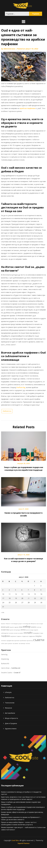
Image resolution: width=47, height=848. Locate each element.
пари (41, 633)
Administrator (9, 49)
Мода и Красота (11, 718)
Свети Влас (5, 668)
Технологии (9, 703)
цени (6, 643)
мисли (28, 630)
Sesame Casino (6, 673)
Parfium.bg (21, 387)
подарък (19, 636)
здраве (16, 627)
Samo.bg (4, 654)
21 (29, 598)
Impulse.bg (5, 659)
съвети (38, 640)
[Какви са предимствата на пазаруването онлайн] (23, 491)
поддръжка (31, 636)
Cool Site (15, 840)
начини (11, 633)
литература (16, 630)
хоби (2, 643)
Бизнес (3, 623)
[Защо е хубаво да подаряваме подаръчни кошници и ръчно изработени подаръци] (23, 445)
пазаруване (36, 633)
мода (31, 630)
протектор (29, 640)
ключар (39, 627)
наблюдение (5, 633)
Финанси (33, 623)
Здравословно (11, 729)
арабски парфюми (27, 108)
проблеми (23, 640)
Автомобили (10, 713)
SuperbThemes (24, 843)
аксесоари (40, 623)
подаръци (25, 636)
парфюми (13, 636)
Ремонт (8, 623)
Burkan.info (5, 663)
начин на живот (18, 633)
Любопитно (7, 411)
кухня (11, 630)
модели (36, 630)
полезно (3, 640)
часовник (15, 643)
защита (12, 627)
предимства (10, 640)
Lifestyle (8, 692)
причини (16, 640)
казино (33, 627)
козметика (5, 630)
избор (26, 626)
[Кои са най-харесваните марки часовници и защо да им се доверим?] (23, 537)
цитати (10, 643)
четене (28, 643)
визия (3, 627)
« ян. (2, 612)
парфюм (5, 636)
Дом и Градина (11, 723)
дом (7, 627)
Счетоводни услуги (16, 623)
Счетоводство (26, 623)
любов (23, 630)
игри (21, 627)
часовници (22, 643)
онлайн (28, 632)
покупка (38, 636)
